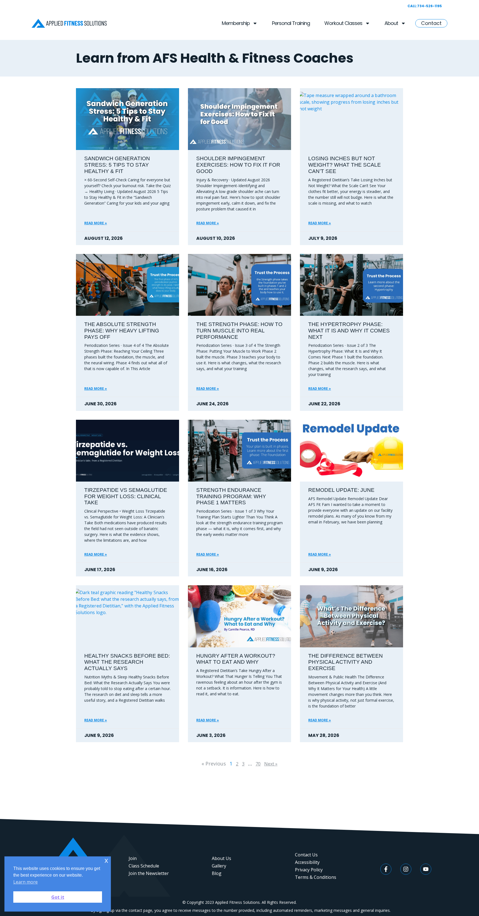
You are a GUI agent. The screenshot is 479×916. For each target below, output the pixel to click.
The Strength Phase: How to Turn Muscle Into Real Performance (239, 330)
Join (133, 858)
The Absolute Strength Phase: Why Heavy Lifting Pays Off (121, 330)
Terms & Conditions (315, 877)
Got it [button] (57, 897)
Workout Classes (343, 23)
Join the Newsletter (149, 873)
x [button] (106, 860)
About (391, 23)
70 (258, 764)
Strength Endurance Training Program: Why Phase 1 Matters (231, 496)
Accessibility (307, 862)
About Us (221, 858)
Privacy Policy (309, 870)
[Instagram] (405, 869)
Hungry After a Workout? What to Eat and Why (235, 659)
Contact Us (306, 855)
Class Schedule (144, 866)
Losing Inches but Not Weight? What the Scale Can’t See (344, 165)
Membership (236, 23)
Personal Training (291, 23)
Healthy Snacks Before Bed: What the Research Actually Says (127, 662)
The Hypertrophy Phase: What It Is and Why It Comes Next (349, 330)
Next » (270, 764)
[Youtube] (425, 869)
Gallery (219, 866)
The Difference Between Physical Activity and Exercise (345, 662)
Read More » (95, 223)
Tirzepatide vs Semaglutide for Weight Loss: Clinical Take (125, 496)
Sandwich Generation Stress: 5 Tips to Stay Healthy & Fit (117, 165)
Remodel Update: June (341, 490)
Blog (216, 873)
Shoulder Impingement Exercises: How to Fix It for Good (238, 165)
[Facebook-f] (385, 869)
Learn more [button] (25, 882)
